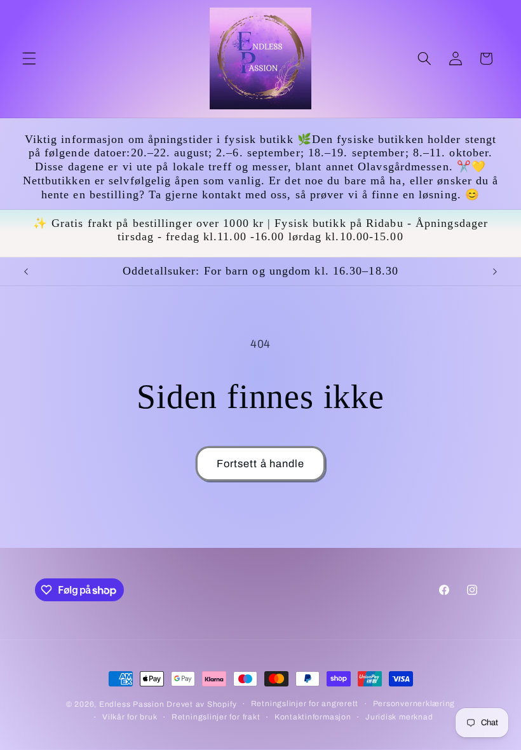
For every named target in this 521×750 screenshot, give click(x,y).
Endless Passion (132, 704)
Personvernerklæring (414, 703)
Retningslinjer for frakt (216, 716)
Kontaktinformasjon (312, 716)
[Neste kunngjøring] (495, 271)
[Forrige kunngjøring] (26, 271)
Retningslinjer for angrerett (305, 703)
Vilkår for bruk (130, 716)
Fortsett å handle (261, 463)
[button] (29, 58)
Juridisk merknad (399, 716)
